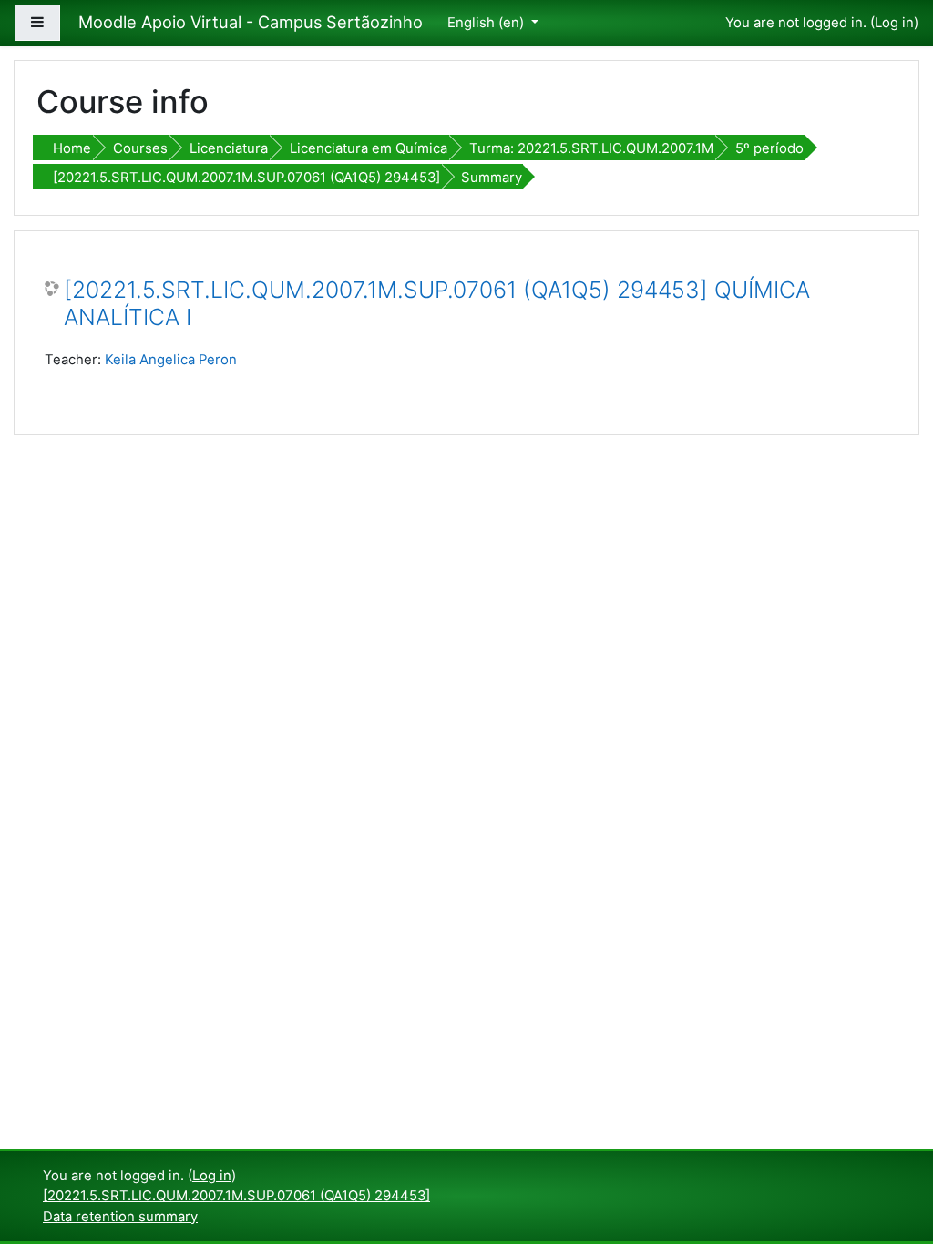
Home (72, 148)
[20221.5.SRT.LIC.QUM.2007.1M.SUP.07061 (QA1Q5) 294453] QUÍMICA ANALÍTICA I (437, 304)
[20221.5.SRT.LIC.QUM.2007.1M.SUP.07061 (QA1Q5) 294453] (246, 177)
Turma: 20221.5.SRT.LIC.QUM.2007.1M (591, 148)
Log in (894, 23)
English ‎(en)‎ (487, 23)
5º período (769, 148)
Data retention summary (120, 1216)
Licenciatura (229, 148)
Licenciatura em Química (368, 148)
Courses (140, 148)
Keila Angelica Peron (171, 360)
